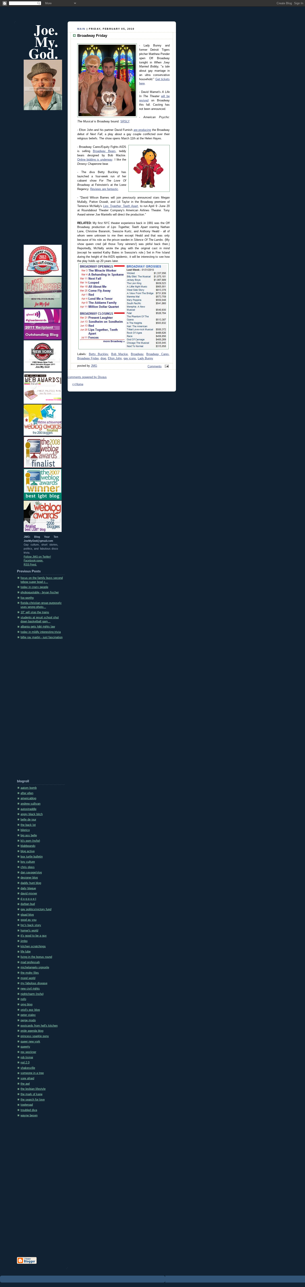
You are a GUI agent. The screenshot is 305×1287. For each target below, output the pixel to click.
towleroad (27, 1104)
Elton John (115, 358)
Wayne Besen (29, 1115)
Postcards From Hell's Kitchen (39, 1025)
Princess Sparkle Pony (35, 1036)
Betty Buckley (98, 354)
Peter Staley (28, 1015)
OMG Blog (26, 1004)
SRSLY (124, 121)
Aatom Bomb (29, 787)
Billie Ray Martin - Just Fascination (42, 637)
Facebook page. (33, 560)
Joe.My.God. (43, 41)
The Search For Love (33, 1099)
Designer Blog (29, 877)
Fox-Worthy (27, 597)
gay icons (129, 358)
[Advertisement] (35, 711)
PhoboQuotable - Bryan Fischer (40, 592)
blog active (28, 851)
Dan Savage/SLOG (31, 872)
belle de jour (28, 819)
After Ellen (27, 793)
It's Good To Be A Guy (34, 935)
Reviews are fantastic (104, 189)
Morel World (28, 978)
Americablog (28, 798)
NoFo (23, 999)
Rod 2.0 (25, 1062)
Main (81, 28)
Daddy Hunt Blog (31, 883)
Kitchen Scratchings (33, 946)
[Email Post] (166, 366)
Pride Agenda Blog (32, 1030)
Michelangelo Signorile (35, 967)
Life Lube (26, 951)
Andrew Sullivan (30, 803)
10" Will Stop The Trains (35, 612)
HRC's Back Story (31, 925)
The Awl (25, 1083)
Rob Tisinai (27, 1057)
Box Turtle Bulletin (32, 856)
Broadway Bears (104, 151)
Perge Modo (28, 1020)
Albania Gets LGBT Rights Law (38, 626)
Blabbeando (28, 846)
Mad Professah (30, 962)
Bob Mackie (119, 354)
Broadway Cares (157, 354)
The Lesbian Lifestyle (33, 1088)
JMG (94, 365)
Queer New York (30, 1041)
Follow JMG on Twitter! (37, 556)
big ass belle (29, 835)
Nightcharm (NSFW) (32, 994)
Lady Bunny (145, 358)
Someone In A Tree (32, 1073)
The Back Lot (28, 825)
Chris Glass (28, 867)
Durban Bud (28, 904)
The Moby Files (30, 972)
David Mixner (29, 893)
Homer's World (29, 930)
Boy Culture (28, 861)
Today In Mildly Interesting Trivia (41, 632)
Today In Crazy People (34, 587)
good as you (28, 919)
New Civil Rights (30, 988)
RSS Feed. (30, 564)
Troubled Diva (29, 1110)
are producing (142, 130)
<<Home (77, 384)
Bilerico (25, 830)
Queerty (25, 1046)
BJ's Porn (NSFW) (30, 840)
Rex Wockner (28, 1052)
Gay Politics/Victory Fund (36, 909)
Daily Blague (28, 888)
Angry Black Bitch (32, 814)
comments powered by (87, 377)
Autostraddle (28, 809)
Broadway (137, 354)
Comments (155, 366)
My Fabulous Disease (34, 983)
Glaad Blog (27, 914)
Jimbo (24, 941)
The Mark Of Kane (31, 1094)
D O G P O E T (28, 898)
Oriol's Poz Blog (30, 1009)
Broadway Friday (88, 358)
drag (103, 358)
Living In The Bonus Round (36, 956)
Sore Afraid (27, 1078)
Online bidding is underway (95, 159)
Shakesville (28, 1067)
